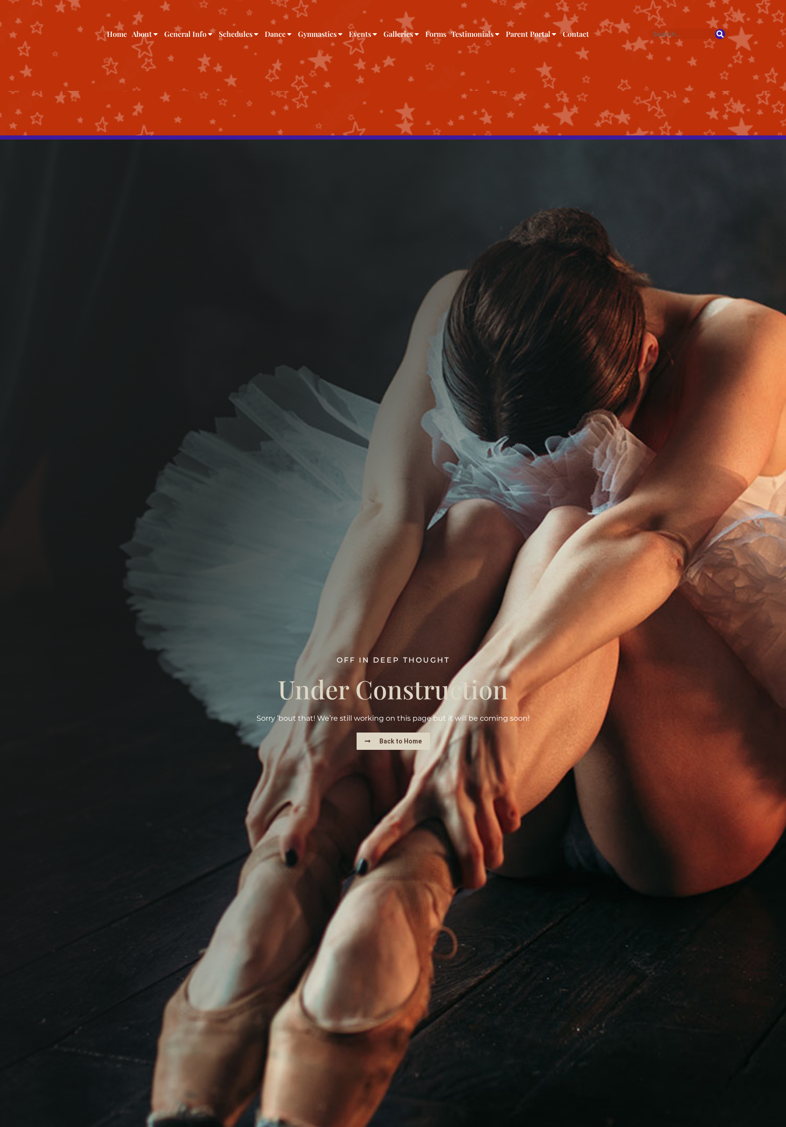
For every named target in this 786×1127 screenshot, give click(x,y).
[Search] (720, 34)
